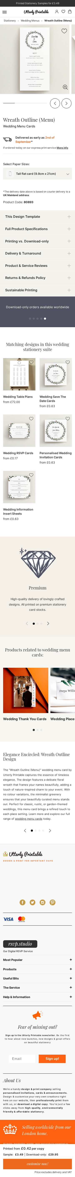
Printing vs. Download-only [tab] (27, 241)
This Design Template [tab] (22, 216)
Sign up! (52, 1058)
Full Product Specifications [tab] (26, 229)
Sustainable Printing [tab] (21, 290)
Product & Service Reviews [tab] (26, 266)
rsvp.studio (20, 943)
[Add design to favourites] (64, 32)
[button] (55, 103)
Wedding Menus (30, 20)
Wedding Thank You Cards (24, 719)
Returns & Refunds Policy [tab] (25, 278)
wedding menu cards (28, 818)
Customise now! (37, 1164)
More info (62, 147)
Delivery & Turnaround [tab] (23, 253)
